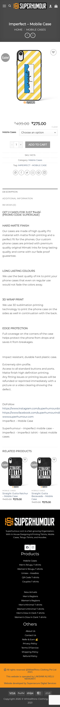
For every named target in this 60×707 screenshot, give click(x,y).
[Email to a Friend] (33, 172)
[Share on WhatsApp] (15, 172)
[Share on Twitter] (27, 172)
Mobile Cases (36, 29)
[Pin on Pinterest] (38, 172)
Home (18, 29)
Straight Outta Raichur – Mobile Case (15, 495)
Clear (55, 127)
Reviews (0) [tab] (9, 205)
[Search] (9, 6)
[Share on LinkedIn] (44, 172)
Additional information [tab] (17, 198)
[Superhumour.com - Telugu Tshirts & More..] (30, 6)
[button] (4, 6)
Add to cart (37, 144)
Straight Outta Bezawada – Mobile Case (42, 496)
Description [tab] (10, 192)
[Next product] (27, 35)
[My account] (50, 6)
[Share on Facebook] (21, 172)
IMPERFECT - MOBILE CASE (32, 165)
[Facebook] (27, 547)
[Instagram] (33, 547)
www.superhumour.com (18, 416)
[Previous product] (32, 35)
